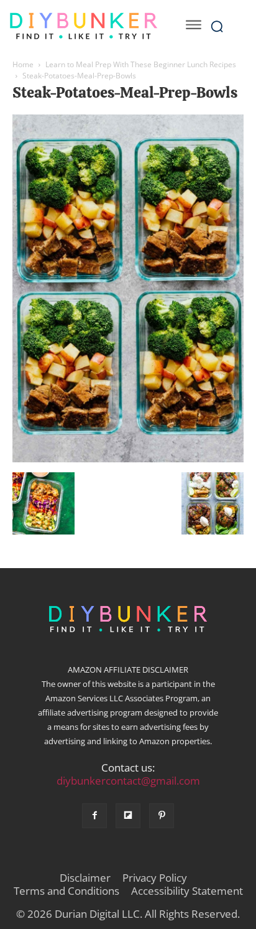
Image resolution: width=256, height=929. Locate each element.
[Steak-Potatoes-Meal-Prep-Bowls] (128, 459)
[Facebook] (94, 815)
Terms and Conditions (66, 891)
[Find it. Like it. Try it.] (83, 26)
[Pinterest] (161, 815)
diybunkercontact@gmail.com (128, 780)
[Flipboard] (128, 815)
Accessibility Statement (187, 891)
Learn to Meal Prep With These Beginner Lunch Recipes (140, 64)
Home (23, 64)
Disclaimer (85, 878)
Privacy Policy (154, 878)
